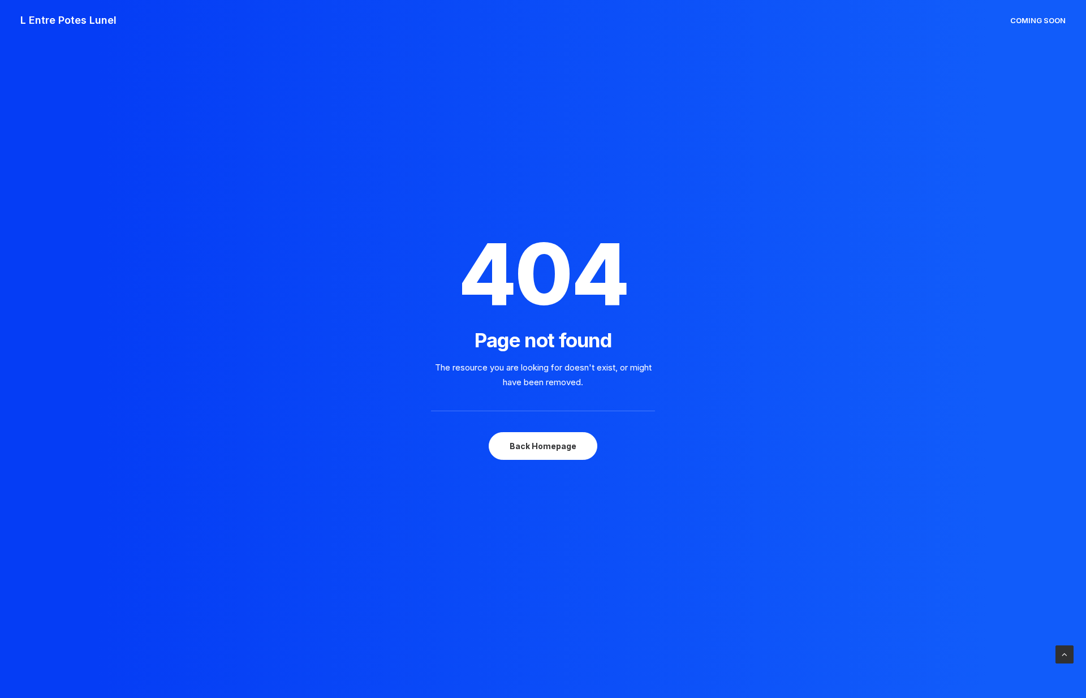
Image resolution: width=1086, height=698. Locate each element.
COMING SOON (1038, 20)
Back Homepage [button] (543, 446)
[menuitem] (1038, 20)
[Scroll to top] (1064, 653)
